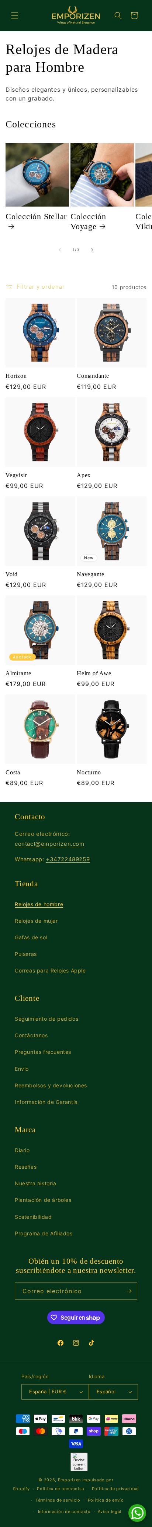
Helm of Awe (94, 673)
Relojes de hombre (39, 904)
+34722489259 (68, 859)
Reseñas (26, 1167)
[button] (15, 15)
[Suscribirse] (129, 1291)
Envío (22, 1069)
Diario (22, 1150)
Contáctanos (31, 1035)
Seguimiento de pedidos (46, 1019)
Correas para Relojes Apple (50, 970)
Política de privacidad (115, 1488)
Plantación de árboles (43, 1200)
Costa (13, 772)
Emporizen (69, 1479)
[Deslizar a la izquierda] (60, 250)
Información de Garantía (46, 1102)
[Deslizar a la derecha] (92, 250)
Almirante (18, 673)
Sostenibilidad (33, 1217)
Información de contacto (64, 1511)
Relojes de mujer (36, 921)
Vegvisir (16, 475)
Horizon (16, 376)
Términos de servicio (57, 1500)
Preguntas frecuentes (43, 1052)
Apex (84, 475)
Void (12, 574)
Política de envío (106, 1500)
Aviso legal (109, 1511)
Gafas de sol (31, 937)
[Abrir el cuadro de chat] (137, 1513)
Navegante (90, 574)
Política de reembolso (60, 1488)
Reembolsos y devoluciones (51, 1085)
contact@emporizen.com (49, 843)
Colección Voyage (88, 221)
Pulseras (26, 954)
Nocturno (89, 772)
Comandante (93, 376)
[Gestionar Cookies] (79, 1462)
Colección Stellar (36, 216)
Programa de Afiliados (44, 1233)
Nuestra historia (35, 1183)
